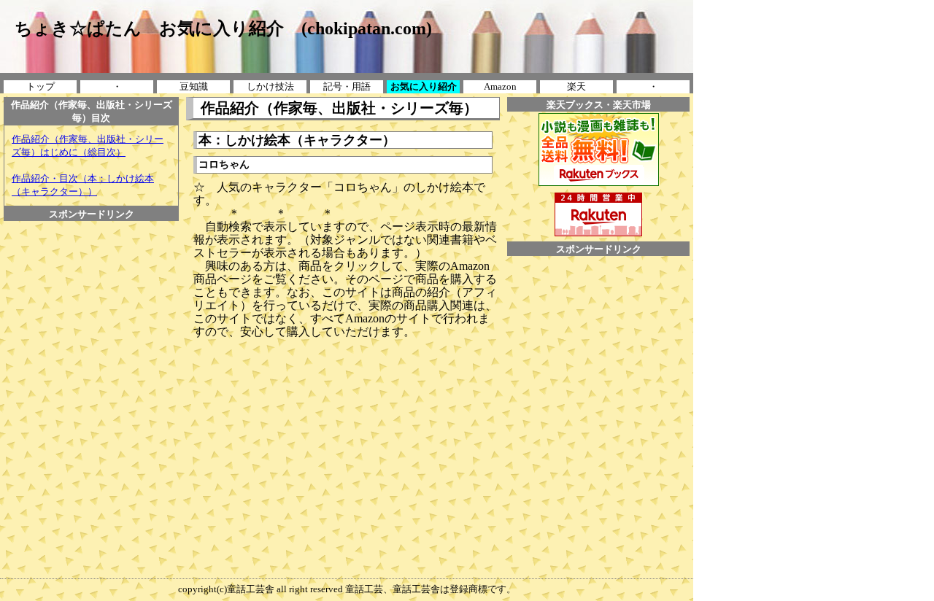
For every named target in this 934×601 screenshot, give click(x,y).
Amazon (500, 86)
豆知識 (194, 86)
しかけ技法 (270, 86)
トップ (40, 86)
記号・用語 (347, 86)
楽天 (576, 86)
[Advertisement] (91, 254)
